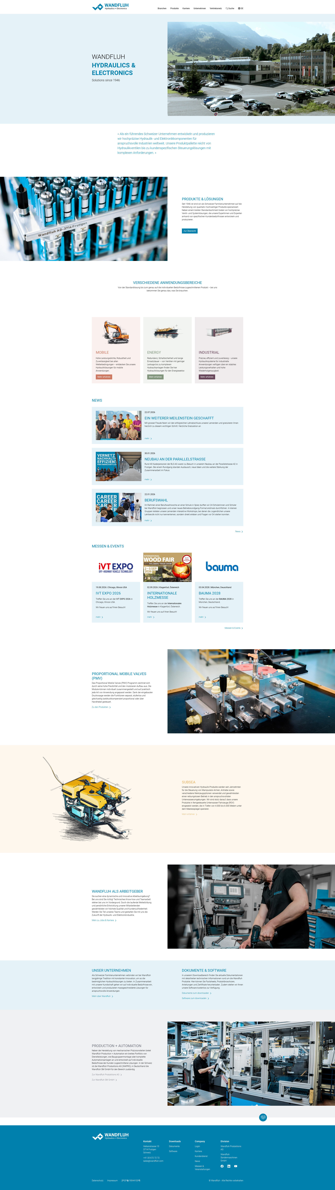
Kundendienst (201, 1156)
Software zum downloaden (194, 998)
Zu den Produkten (100, 707)
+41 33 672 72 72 (151, 1158)
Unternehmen (200, 8)
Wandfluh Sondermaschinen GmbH (229, 1157)
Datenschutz (97, 1180)
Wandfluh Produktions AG (231, 1148)
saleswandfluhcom (153, 1161)
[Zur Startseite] (110, 7)
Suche (231, 8)
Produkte (174, 8)
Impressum (112, 1180)
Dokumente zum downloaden (195, 993)
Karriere (186, 8)
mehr (147, 438)
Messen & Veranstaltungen (202, 1168)
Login (197, 1146)
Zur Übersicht (190, 231)
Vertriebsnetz (216, 8)
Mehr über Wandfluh (101, 996)
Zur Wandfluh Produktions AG (105, 1074)
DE (241, 8)
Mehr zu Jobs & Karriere (103, 920)
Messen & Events (232, 628)
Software (173, 1151)
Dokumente (174, 1146)
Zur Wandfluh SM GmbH (103, 1080)
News (237, 531)
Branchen (162, 8)
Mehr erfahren (103, 377)
